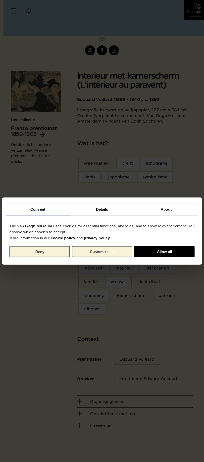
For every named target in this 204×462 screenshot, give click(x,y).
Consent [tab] (37, 209)
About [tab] (166, 209)
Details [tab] (102, 209)
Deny (39, 252)
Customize (99, 252)
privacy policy (97, 238)
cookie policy (63, 238)
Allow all (164, 252)
